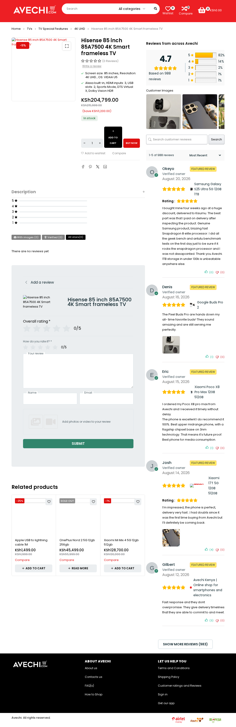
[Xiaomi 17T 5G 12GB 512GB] (198, 485)
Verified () (54, 237)
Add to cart (113, 140)
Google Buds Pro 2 (210, 305)
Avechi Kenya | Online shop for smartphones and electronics (207, 587)
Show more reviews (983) (185, 644)
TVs (29, 29)
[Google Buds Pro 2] (192, 305)
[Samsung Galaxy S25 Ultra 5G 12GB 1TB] (191, 189)
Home (16, 29)
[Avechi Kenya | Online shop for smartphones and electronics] (191, 587)
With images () (27, 237)
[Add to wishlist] (93, 153)
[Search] (155, 8)
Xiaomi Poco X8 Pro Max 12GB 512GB (207, 392)
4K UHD (79, 29)
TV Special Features (53, 29)
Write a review (91, 66)
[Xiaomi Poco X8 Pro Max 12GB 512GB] (191, 392)
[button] (66, 46)
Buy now (131, 143)
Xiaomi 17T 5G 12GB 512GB (213, 486)
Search (216, 139)
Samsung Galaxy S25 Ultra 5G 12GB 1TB (207, 189)
